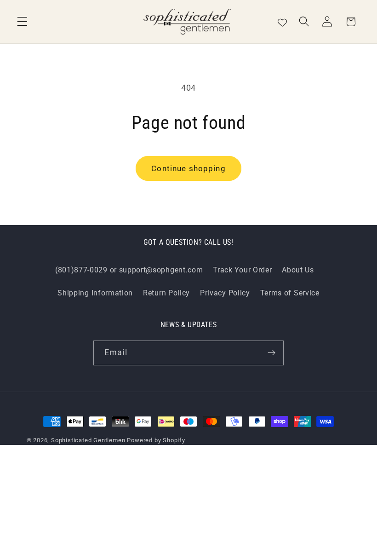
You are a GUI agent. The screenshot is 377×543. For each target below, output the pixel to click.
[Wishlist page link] (282, 21)
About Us (298, 270)
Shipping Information (95, 293)
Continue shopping (188, 168)
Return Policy (166, 293)
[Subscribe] (271, 353)
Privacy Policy (225, 293)
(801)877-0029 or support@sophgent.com (129, 270)
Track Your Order (242, 270)
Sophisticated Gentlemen (88, 440)
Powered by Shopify (156, 440)
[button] (22, 22)
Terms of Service (290, 293)
